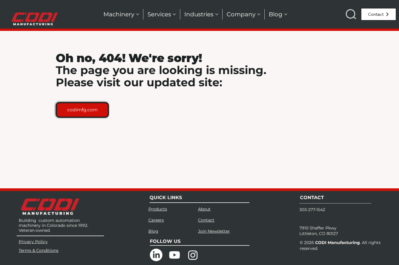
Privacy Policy (33, 241)
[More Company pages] (258, 14)
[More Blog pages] (285, 14)
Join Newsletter (214, 231)
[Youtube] (174, 255)
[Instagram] (193, 255)
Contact (206, 220)
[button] (350, 14)
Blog (153, 231)
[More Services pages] (174, 14)
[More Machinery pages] (137, 14)
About (204, 209)
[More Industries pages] (216, 14)
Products (157, 209)
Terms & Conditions (38, 250)
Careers (156, 220)
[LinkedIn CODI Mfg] (156, 255)
